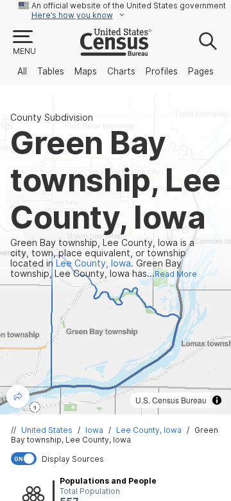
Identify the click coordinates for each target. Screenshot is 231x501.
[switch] (118, 458)
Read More (176, 274)
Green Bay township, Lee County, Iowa (114, 434)
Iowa (94, 430)
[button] (24, 43)
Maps (85, 71)
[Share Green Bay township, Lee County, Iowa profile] (18, 396)
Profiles (162, 71)
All (22, 71)
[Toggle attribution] (217, 400)
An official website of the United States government (128, 5)
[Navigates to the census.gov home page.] (115, 51)
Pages (201, 71)
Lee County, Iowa (149, 430)
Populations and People (108, 481)
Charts (121, 71)
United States (47, 430)
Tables (50, 71)
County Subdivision (51, 117)
